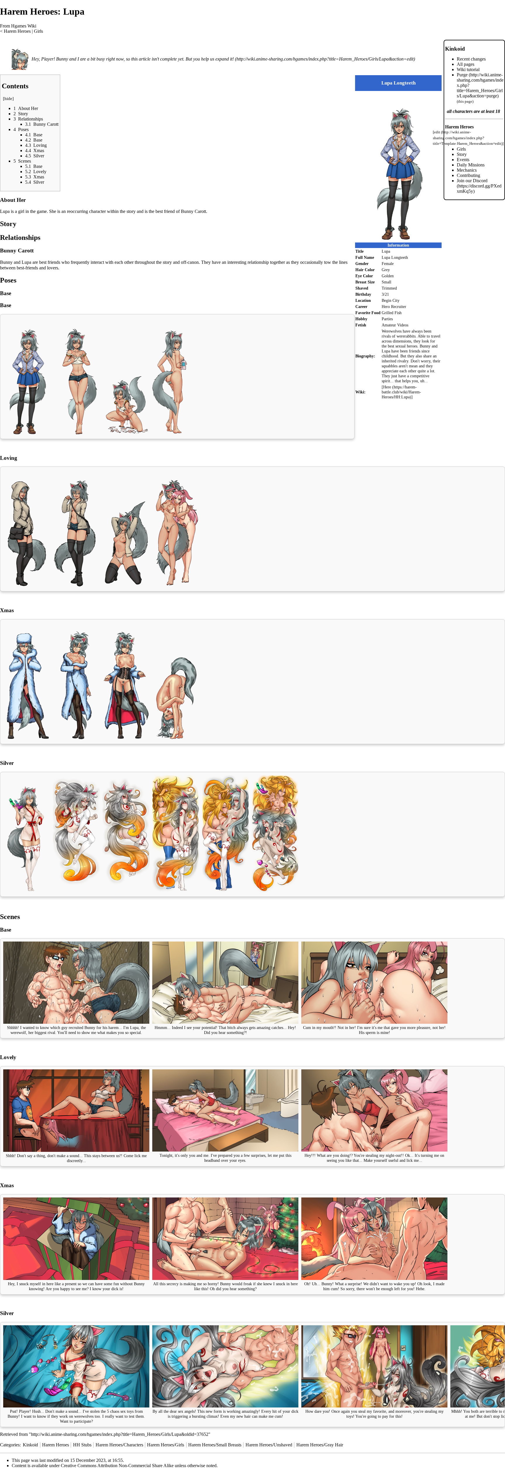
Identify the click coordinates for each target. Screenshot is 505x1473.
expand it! (224, 58)
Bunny (13, 1416)
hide (8, 98)
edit (437, 132)
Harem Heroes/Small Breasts (214, 1444)
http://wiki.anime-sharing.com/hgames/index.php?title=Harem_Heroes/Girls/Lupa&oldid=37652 (119, 1434)
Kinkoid (455, 49)
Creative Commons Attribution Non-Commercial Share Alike (117, 1465)
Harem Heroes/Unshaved (268, 1444)
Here (387, 387)
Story (462, 154)
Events (463, 159)
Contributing (468, 175)
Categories (10, 1444)
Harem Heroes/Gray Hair (319, 1444)
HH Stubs (82, 1444)
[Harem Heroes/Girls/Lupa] (21, 58)
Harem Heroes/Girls (165, 1444)
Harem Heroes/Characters (119, 1444)
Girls (38, 31)
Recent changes (471, 58)
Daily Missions (471, 164)
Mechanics (467, 170)
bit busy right (103, 58)
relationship (258, 262)
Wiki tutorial (468, 69)
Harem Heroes (17, 31)
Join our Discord (472, 180)
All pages (465, 64)
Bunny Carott (193, 211)
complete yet (171, 58)
